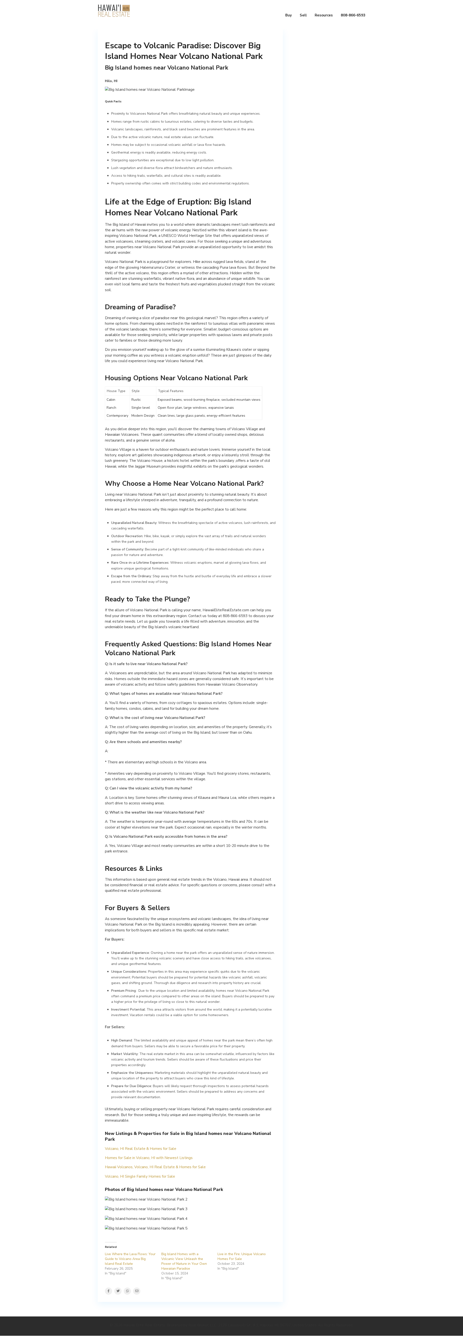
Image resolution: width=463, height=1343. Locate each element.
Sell (303, 15)
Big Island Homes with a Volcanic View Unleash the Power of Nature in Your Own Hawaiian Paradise (184, 1261)
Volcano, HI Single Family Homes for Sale (140, 1176)
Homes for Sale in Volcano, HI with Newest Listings (149, 1157)
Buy (288, 15)
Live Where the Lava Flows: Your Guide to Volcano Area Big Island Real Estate (130, 1259)
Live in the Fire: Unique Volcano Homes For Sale (242, 1256)
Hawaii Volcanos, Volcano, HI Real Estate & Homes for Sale (155, 1166)
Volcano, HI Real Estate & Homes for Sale (140, 1148)
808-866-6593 (353, 15)
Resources (324, 15)
